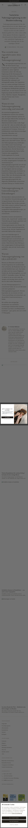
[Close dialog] (26, 405)
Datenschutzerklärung (17, 813)
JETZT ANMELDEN (7, 417)
